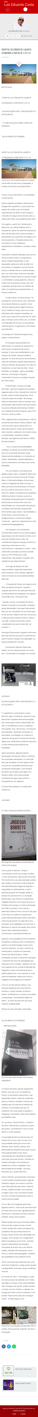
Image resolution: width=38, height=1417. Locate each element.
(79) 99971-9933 (26, 36)
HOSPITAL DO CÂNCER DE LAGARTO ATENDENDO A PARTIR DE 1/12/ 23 (16, 51)
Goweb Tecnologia (19, 1410)
